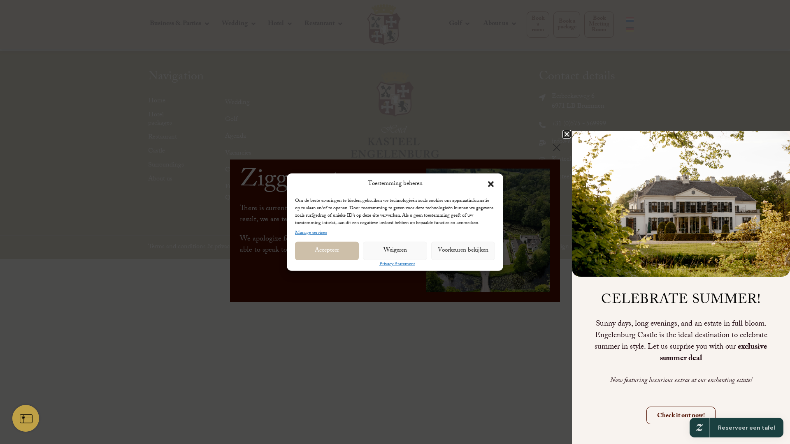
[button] (491, 184)
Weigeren (395, 250)
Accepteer (327, 250)
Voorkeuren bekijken (463, 250)
